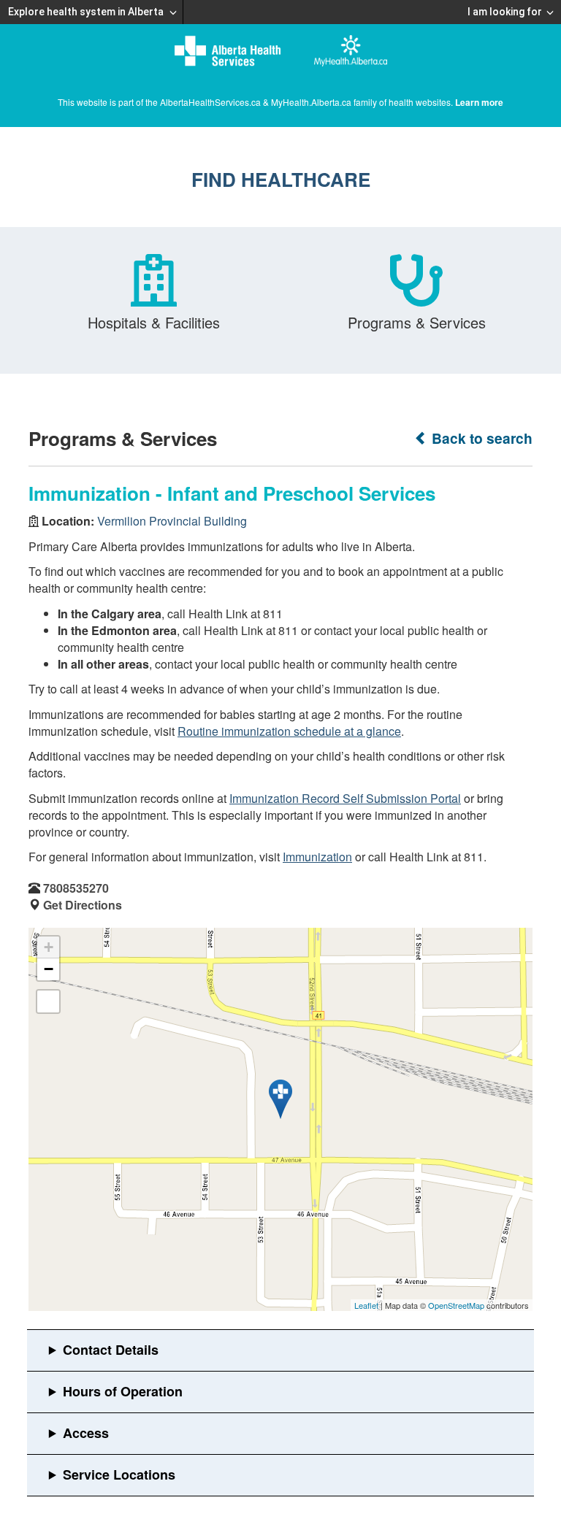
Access (86, 1432)
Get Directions (82, 904)
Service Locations (119, 1474)
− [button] (48, 969)
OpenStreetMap (456, 1305)
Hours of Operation (123, 1391)
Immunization (317, 856)
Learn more (479, 102)
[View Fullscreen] (48, 1001)
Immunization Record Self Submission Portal (345, 798)
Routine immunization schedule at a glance (289, 731)
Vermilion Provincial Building (172, 520)
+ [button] (48, 947)
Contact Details (111, 1349)
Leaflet (366, 1305)
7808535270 (76, 888)
